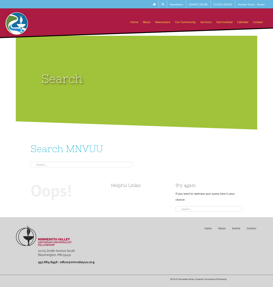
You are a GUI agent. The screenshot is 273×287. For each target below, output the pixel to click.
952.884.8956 (48, 262)
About (222, 228)
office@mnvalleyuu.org (77, 262)
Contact (251, 228)
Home (208, 228)
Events (236, 228)
